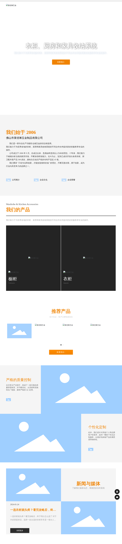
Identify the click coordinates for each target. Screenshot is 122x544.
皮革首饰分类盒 (19, 341)
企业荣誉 (71, 178)
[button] (14, 108)
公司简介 (16, 178)
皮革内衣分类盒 (74, 329)
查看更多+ (61, 62)
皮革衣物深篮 (47, 329)
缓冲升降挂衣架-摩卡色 (102, 329)
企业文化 (43, 178)
